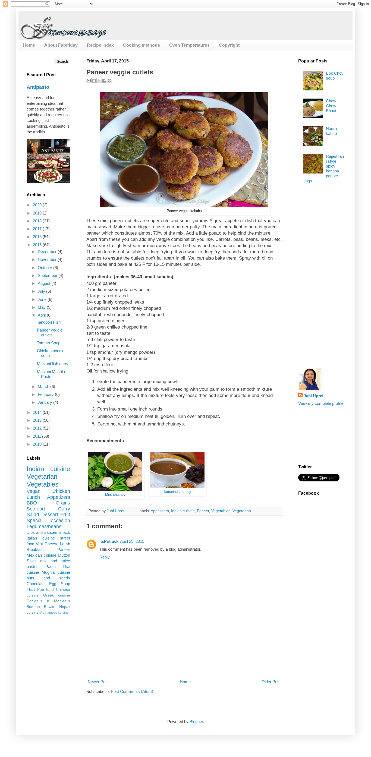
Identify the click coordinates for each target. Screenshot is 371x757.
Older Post (271, 681)
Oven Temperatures (189, 45)
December (48, 251)
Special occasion (48, 520)
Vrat (39, 543)
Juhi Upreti (314, 395)
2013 (38, 420)
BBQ (32, 503)
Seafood (36, 509)
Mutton (64, 555)
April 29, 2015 (132, 541)
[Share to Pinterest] (109, 80)
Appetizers (160, 511)
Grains (63, 503)
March (44, 386)
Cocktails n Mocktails (48, 601)
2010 (38, 444)
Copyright (229, 45)
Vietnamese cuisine (54, 612)
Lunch (33, 497)
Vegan (33, 491)
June (43, 299)
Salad (33, 514)
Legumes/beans (44, 526)
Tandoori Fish (49, 322)
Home (29, 45)
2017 (38, 228)
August (44, 283)
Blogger (196, 721)
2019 (38, 213)
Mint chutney (115, 495)
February (46, 394)
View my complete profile (320, 403)
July (42, 291)
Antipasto (38, 87)
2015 (38, 244)
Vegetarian (241, 511)
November (48, 259)
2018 (38, 221)
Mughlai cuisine (56, 572)
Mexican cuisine (41, 555)
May (42, 307)
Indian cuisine (183, 511)
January (45, 402)
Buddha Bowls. (41, 607)
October (45, 267)
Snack (64, 532)
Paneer (203, 511)
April (42, 315)
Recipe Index (100, 45)
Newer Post (98, 681)
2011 (37, 436)
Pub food (45, 590)
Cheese (51, 543)
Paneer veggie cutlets (49, 332)
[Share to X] (99, 80)
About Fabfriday (61, 45)
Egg (52, 583)
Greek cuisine (56, 595)
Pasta (50, 566)
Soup (65, 583)
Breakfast (35, 549)
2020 (38, 205)
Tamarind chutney (177, 492)
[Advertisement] (185, 658)
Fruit (65, 514)
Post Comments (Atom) (132, 691)
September (48, 275)
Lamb (65, 543)
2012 (38, 428)
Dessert (49, 514)
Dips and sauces (42, 532)
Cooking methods (141, 45)
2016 (38, 236)
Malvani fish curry (52, 363)
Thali (31, 590)
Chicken (61, 491)
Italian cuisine (41, 538)
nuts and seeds (48, 578)
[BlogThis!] (94, 80)
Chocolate (36, 583)
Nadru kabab (331, 131)
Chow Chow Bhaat (331, 106)
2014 (38, 412)
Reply (104, 557)
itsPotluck (108, 541)
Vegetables (220, 511)
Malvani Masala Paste (51, 374)
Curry (64, 509)
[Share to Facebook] (104, 80)
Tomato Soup (48, 342)
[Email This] (89, 80)
